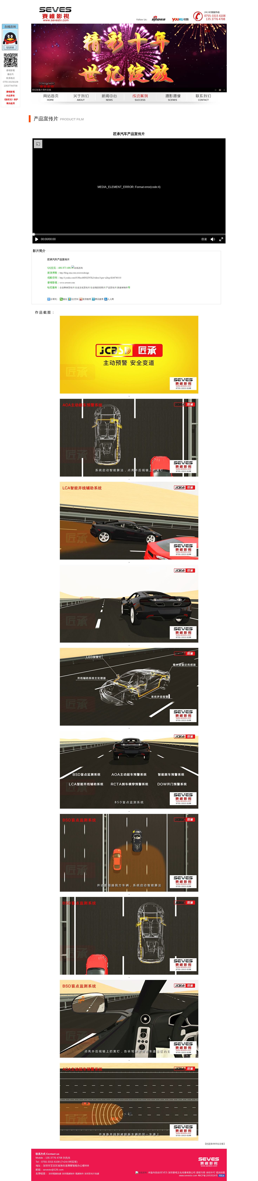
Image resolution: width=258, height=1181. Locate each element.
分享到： (54, 299)
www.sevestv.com (67, 282)
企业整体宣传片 (67, 287)
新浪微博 (86, 299)
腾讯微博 (99, 299)
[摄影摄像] (173, 104)
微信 (65, 299)
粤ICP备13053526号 (208, 1175)
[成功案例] (138, 104)
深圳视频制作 (68, 1173)
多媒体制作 (122, 287)
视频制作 (79, 1173)
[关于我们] (81, 104)
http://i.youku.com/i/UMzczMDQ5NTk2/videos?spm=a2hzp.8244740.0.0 (90, 278)
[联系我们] (209, 104)
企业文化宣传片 (82, 287)
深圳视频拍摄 (55, 1173)
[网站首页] (49, 104)
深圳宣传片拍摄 (91, 1173)
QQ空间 (74, 299)
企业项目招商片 (98, 287)
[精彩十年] (129, 58)
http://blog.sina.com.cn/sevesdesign (74, 273)
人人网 (110, 299)
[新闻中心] (108, 104)
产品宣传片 (111, 287)
